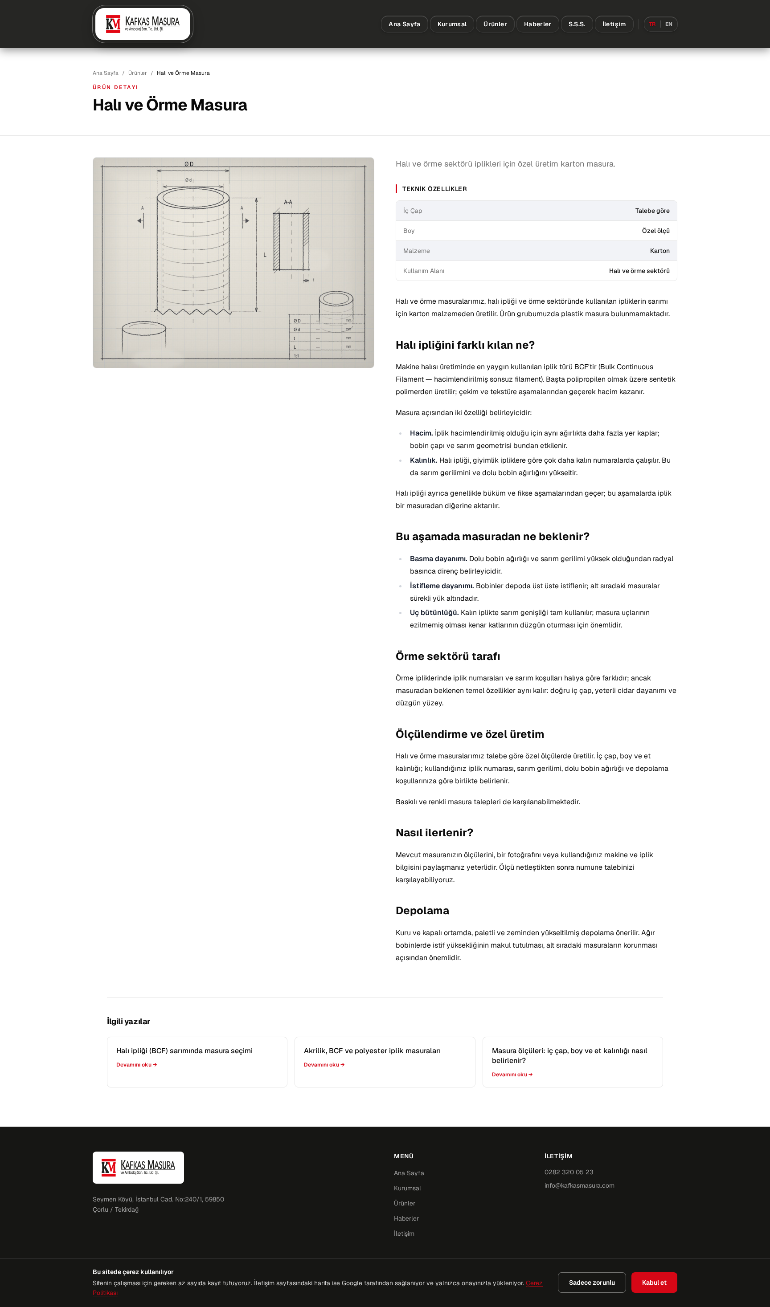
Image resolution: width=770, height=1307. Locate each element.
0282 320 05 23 (569, 1172)
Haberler (538, 24)
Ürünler (495, 24)
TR (652, 24)
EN (669, 24)
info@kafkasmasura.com (579, 1185)
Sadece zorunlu (592, 1282)
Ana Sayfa (404, 24)
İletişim (614, 24)
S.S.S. (577, 24)
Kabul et (654, 1282)
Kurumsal (452, 24)
